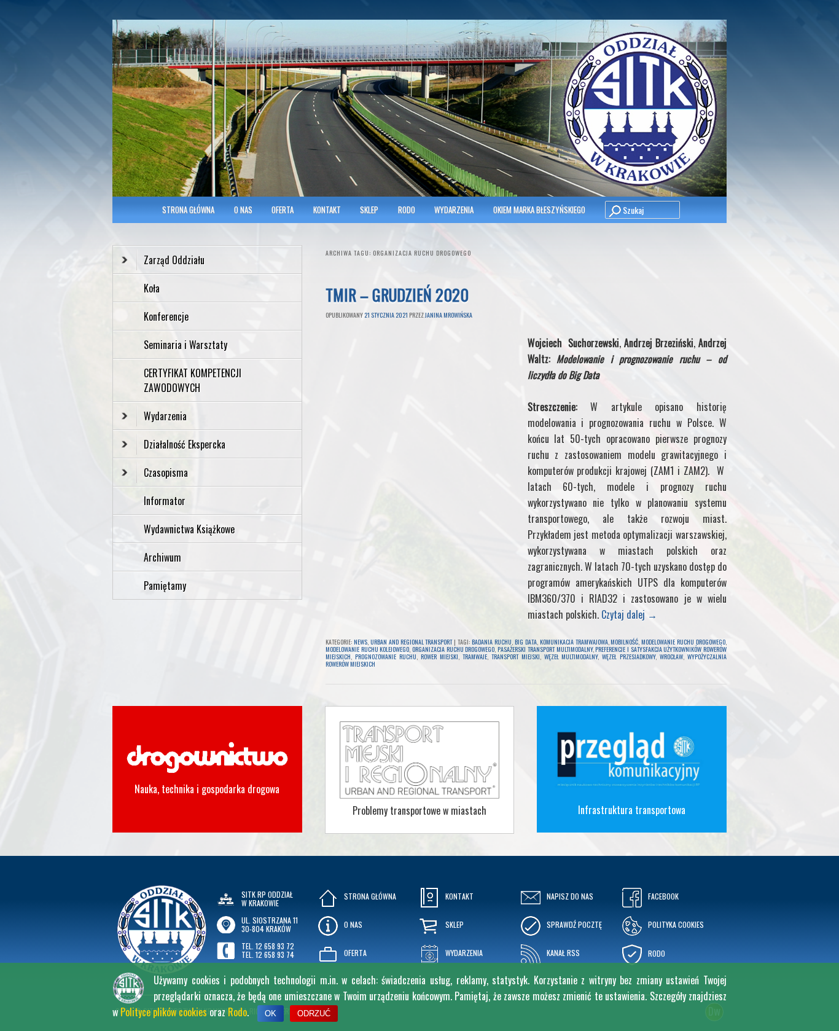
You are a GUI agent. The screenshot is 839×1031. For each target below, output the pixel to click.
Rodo (237, 1012)
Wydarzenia (454, 209)
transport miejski (515, 656)
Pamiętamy (165, 585)
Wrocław (671, 656)
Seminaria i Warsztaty (185, 344)
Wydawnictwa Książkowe (189, 529)
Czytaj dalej (629, 614)
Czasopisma (166, 472)
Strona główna (188, 209)
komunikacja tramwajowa (574, 641)
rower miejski (439, 656)
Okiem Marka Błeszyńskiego (539, 209)
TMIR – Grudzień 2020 (397, 295)
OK (270, 1013)
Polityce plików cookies (163, 1012)
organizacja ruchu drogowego (453, 649)
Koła (152, 288)
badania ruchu (492, 641)
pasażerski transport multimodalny (545, 649)
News (360, 641)
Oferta (282, 209)
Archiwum (162, 557)
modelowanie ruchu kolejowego (367, 649)
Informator (164, 500)
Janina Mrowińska (448, 314)
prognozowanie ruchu (385, 656)
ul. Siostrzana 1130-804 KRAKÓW (269, 924)
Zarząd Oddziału (174, 260)
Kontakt (327, 209)
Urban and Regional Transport (411, 641)
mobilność (624, 641)
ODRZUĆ (313, 1013)
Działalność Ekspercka (184, 444)
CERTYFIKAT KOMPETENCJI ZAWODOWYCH (192, 380)
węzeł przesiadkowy (628, 656)
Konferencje (166, 316)
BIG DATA (526, 641)
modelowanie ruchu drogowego (683, 641)
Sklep (369, 209)
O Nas (243, 209)
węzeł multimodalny (571, 656)
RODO (406, 209)
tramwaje (474, 656)
